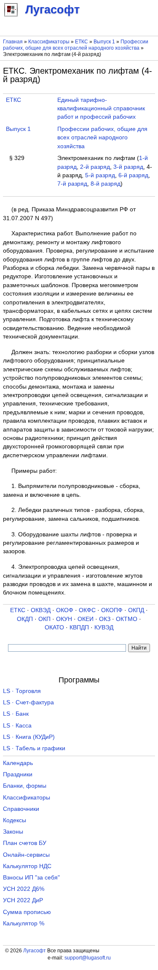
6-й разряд (133, 175)
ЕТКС (81, 42)
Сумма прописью (27, 912)
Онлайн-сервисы (26, 855)
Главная (13, 42)
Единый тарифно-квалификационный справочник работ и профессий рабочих (101, 108)
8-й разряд (106, 184)
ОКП (44, 619)
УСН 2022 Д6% (23, 889)
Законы (13, 832)
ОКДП (25, 619)
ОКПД (136, 610)
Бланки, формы (24, 786)
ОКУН (64, 619)
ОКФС (87, 610)
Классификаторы (49, 42)
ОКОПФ (112, 610)
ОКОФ (64, 610)
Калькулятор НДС (27, 866)
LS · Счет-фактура (28, 702)
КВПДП (79, 627)
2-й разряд (95, 167)
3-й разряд (128, 167)
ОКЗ (104, 619)
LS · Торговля (22, 691)
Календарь (18, 763)
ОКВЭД (41, 610)
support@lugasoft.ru (87, 958)
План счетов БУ (24, 843)
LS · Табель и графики (34, 748)
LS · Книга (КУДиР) (29, 737)
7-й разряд (72, 184)
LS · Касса (17, 725)
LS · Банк (16, 714)
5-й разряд (100, 175)
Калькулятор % (23, 923)
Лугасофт (34, 951)
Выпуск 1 (104, 42)
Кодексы (14, 820)
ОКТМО (126, 619)
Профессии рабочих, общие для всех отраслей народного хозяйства (75, 45)
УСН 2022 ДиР (23, 900)
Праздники (17, 774)
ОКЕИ (86, 619)
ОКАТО (54, 627)
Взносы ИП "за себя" (31, 877)
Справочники (21, 809)
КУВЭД (103, 627)
